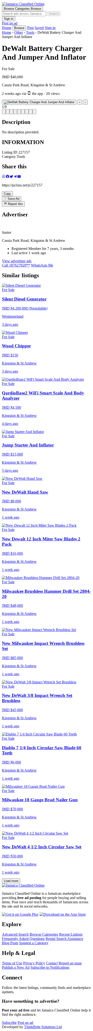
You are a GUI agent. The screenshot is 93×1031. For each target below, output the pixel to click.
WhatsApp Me (42, 265)
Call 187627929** (16, 265)
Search (54, 13)
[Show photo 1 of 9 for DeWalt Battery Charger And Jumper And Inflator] (4, 111)
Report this (15, 204)
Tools (30, 32)
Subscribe (9, 1023)
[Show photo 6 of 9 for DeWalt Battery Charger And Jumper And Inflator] (23, 111)
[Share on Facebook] (8, 177)
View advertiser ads (16, 261)
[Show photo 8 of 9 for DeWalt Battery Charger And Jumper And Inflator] (30, 111)
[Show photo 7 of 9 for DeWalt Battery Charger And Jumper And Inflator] (27, 111)
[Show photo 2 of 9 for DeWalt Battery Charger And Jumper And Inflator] (8, 111)
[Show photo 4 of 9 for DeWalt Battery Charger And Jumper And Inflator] (15, 111)
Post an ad (9, 23)
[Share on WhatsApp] (4, 177)
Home (6, 32)
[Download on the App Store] (63, 914)
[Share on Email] (19, 177)
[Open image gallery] (39, 102)
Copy (7, 193)
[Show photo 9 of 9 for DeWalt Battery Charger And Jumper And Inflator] (34, 111)
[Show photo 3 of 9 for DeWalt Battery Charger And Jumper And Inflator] (11, 111)
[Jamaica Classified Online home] (46, 4)
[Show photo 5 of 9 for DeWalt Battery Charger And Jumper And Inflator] (19, 111)
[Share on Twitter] (11, 177)
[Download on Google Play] (20, 914)
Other (18, 32)
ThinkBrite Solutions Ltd (43, 1027)
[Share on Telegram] (15, 177)
